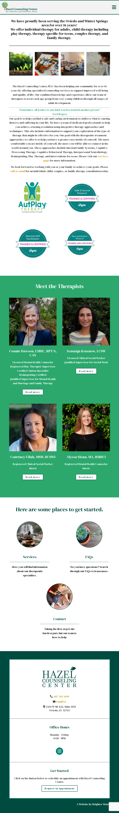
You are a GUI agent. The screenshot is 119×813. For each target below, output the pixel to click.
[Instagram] (59, 751)
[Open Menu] (114, 7)
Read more (33, 392)
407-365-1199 (61, 696)
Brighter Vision (101, 804)
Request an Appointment (59, 788)
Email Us (61, 701)
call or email (17, 171)
